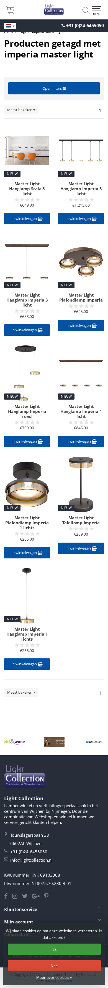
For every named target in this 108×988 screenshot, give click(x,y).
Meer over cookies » (54, 977)
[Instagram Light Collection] (17, 896)
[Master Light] (94, 742)
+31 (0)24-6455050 (85, 25)
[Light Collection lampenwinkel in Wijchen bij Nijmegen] (54, 9)
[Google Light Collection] (38, 896)
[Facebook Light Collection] (8, 896)
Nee (54, 966)
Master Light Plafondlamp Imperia (80, 297)
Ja (54, 949)
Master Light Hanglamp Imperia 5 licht (81, 188)
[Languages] (10, 26)
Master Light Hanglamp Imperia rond (27, 411)
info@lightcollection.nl (31, 860)
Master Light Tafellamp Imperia (81, 520)
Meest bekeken (20, 109)
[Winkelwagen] (10, 12)
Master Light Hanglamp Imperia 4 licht (81, 411)
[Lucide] (54, 742)
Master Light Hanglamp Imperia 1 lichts (27, 633)
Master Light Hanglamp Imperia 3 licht (27, 299)
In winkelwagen (24, 218)
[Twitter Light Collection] (27, 896)
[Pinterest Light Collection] (48, 896)
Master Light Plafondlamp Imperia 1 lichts (26, 522)
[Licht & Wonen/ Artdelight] (14, 742)
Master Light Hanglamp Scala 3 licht (27, 188)
